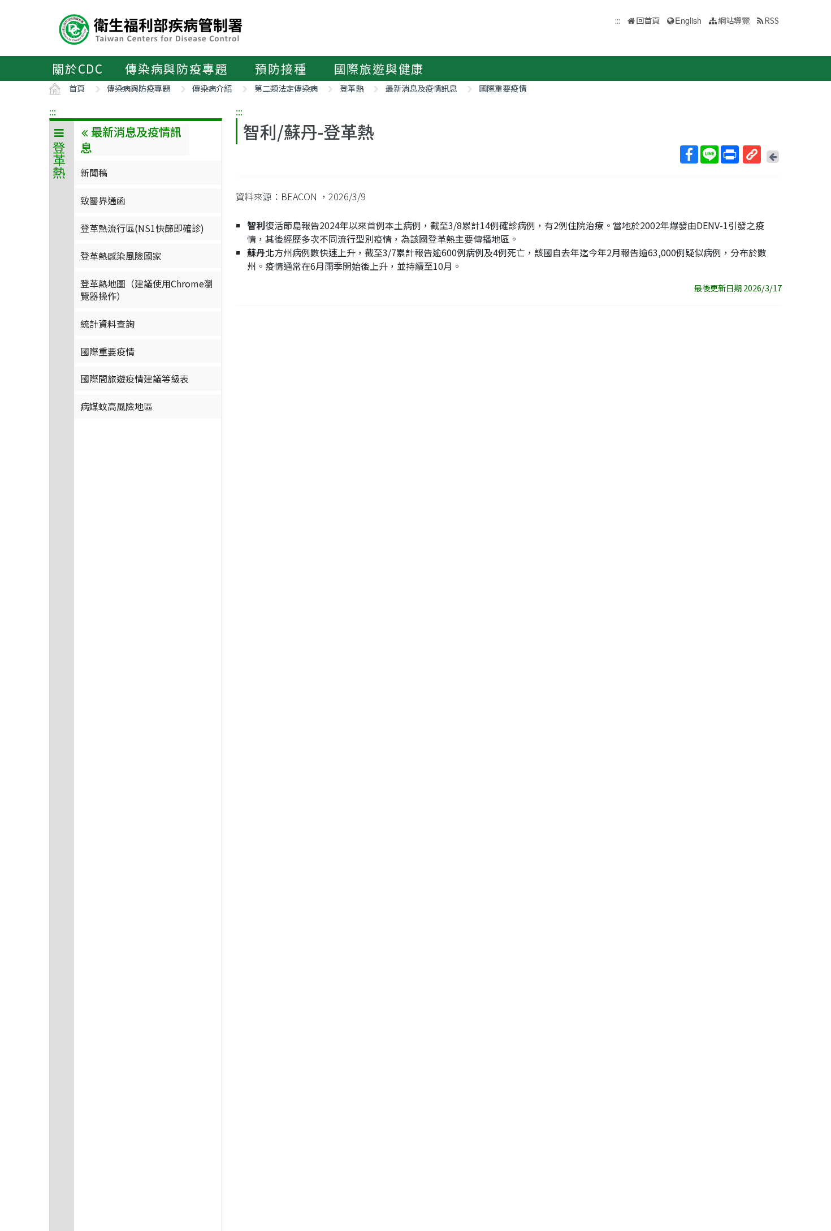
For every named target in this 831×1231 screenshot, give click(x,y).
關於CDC (77, 68)
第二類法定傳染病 (286, 88)
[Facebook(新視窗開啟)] (689, 154)
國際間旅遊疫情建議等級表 (134, 378)
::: (52, 111)
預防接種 (280, 68)
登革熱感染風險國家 (121, 255)
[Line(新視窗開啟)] (709, 154)
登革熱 (351, 88)
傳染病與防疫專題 (176, 68)
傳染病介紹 (212, 88)
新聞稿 (93, 172)
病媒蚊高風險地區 (116, 406)
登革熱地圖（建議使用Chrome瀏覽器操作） (146, 290)
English (688, 20)
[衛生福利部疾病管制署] (151, 28)
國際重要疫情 (502, 88)
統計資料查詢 (107, 323)
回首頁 (648, 20)
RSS (771, 20)
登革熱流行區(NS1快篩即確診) (142, 228)
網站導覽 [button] (734, 20)
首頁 (77, 88)
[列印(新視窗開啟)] (730, 154)
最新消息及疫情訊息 (421, 88)
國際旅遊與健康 (379, 68)
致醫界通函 (102, 200)
